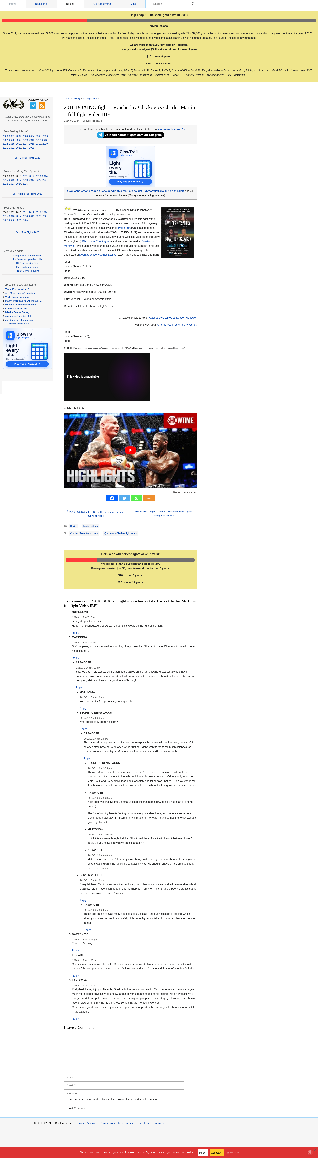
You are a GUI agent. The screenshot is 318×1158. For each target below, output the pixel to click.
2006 (45, 136)
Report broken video (185, 492)
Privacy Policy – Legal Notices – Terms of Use (125, 1123)
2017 (25, 143)
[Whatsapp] (136, 498)
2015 (12, 143)
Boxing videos (90, 98)
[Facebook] (112, 498)
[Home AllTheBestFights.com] (13, 108)
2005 (38, 136)
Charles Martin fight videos (84, 533)
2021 (5, 147)
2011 (31, 140)
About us (160, 1123)
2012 (38, 140)
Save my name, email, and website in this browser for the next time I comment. (112, 1099)
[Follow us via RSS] (42, 108)
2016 (18, 143)
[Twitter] (124, 498)
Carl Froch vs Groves (16, 308)
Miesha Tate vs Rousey (17, 312)
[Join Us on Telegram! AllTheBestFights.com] (130, 136)
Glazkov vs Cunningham (96, 241)
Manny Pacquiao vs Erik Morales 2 (23, 300)
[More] (149, 498)
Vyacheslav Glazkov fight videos (120, 533)
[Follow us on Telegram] (33, 108)
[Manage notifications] (310, 1152)
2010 (25, 140)
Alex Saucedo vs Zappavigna (20, 293)
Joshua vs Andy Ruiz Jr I (18, 316)
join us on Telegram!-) (171, 129)
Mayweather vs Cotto (27, 267)
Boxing (70, 3)
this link (160, 348)
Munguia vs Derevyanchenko (20, 304)
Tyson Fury (124, 227)
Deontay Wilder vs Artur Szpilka (97, 254)
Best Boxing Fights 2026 (27, 157)
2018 (31, 143)
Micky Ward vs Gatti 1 (18, 323)
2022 (12, 147)
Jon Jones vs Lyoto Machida (27, 259)
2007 (5, 140)
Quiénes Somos (86, 1123)
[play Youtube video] (130, 450)
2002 (18, 136)
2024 (25, 147)
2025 (31, 147)
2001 (12, 136)
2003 (25, 136)
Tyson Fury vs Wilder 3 (17, 289)
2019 (38, 143)
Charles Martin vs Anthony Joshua (177, 324)
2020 (45, 143)
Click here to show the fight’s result (89, 306)
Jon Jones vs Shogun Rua (19, 320)
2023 (18, 147)
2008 (12, 140)
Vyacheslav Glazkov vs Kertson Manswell (172, 317)
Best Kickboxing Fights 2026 (27, 194)
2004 (31, 136)
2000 (5, 136)
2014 (5, 143)
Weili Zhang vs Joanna (17, 297)
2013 (45, 140)
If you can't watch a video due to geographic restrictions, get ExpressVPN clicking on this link (125, 191)
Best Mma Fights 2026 (27, 232)
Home (12, 3)
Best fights (41, 3)
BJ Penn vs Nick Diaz (27, 263)
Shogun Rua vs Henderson (27, 255)
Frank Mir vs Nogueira (27, 270)
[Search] (193, 4)
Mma (133, 3)
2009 (18, 140)
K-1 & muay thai (102, 3)
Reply (75, 632)
